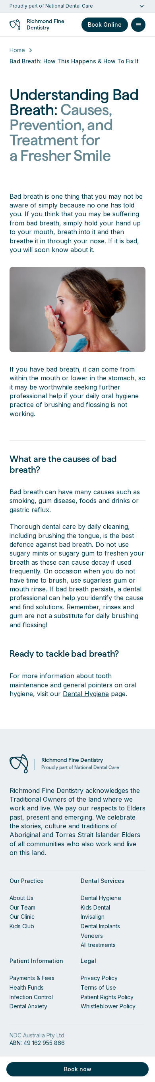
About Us (21, 897)
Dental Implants (100, 926)
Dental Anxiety (28, 1006)
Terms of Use (98, 987)
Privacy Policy (99, 977)
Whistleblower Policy (108, 1006)
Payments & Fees (32, 977)
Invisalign (93, 916)
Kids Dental (95, 907)
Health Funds (27, 987)
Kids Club (22, 926)
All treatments (98, 944)
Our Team (22, 907)
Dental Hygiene (86, 694)
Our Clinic (22, 916)
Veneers (92, 935)
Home (17, 50)
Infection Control (31, 997)
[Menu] (138, 24)
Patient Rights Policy (107, 997)
